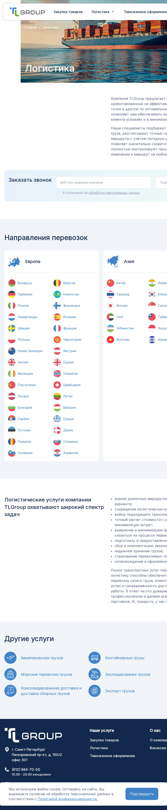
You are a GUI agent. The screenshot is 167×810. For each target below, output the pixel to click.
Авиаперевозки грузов (42, 658)
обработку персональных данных (114, 193)
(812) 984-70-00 (26, 769)
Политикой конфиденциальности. (67, 799)
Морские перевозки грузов (46, 674)
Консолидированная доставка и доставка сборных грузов (51, 691)
